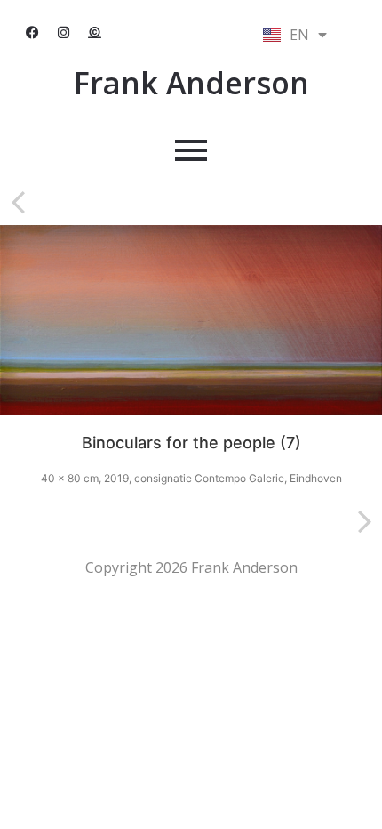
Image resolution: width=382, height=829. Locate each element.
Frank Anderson (191, 82)
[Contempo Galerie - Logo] (95, 33)
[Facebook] (33, 33)
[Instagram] (64, 33)
